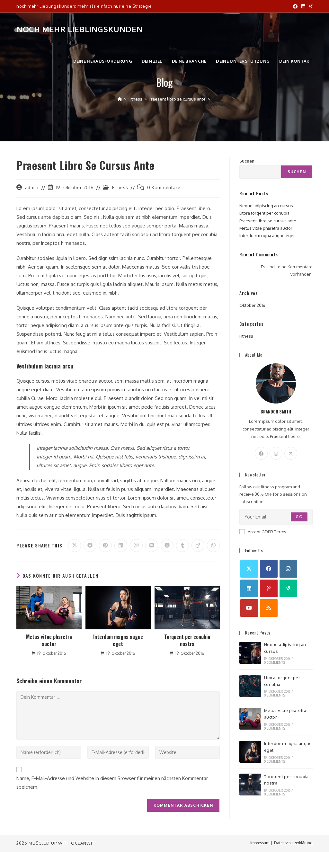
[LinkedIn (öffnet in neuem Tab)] (303, 6)
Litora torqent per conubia (264, 213)
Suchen (246, 161)
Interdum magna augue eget (118, 640)
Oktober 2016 (252, 305)
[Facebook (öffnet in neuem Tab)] (295, 6)
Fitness (120, 187)
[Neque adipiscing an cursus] (250, 653)
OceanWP (82, 843)
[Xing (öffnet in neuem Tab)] (310, 6)
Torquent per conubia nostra (187, 640)
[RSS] (269, 608)
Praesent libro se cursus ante (267, 220)
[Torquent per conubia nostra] (250, 784)
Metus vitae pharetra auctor (49, 640)
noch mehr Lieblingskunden (79, 29)
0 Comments (274, 662)
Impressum (259, 842)
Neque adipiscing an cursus (266, 205)
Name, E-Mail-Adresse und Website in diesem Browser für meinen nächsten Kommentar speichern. (112, 782)
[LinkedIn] (249, 588)
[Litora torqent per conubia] (250, 686)
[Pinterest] (269, 588)
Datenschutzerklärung (293, 842)
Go (299, 516)
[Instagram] (276, 453)
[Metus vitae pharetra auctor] (250, 719)
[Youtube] (249, 608)
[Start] (119, 99)
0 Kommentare (163, 187)
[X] (290, 453)
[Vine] (288, 588)
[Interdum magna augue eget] (250, 752)
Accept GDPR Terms (267, 531)
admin (32, 187)
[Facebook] (261, 453)
